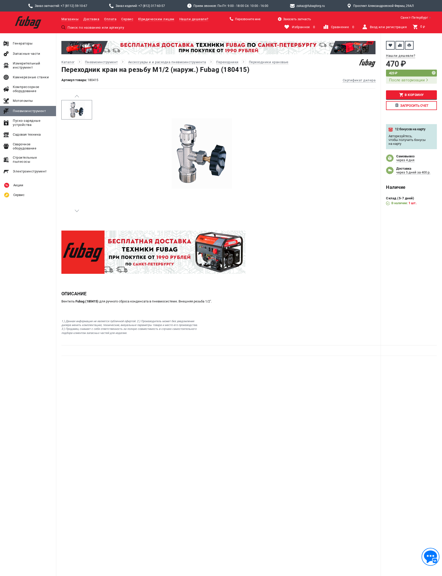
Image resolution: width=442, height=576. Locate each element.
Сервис (127, 19)
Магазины (70, 19)
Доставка (91, 19)
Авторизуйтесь (400, 136)
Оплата (110, 19)
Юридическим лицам (156, 19)
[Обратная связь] (430, 557)
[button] (76, 96)
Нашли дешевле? (193, 19)
